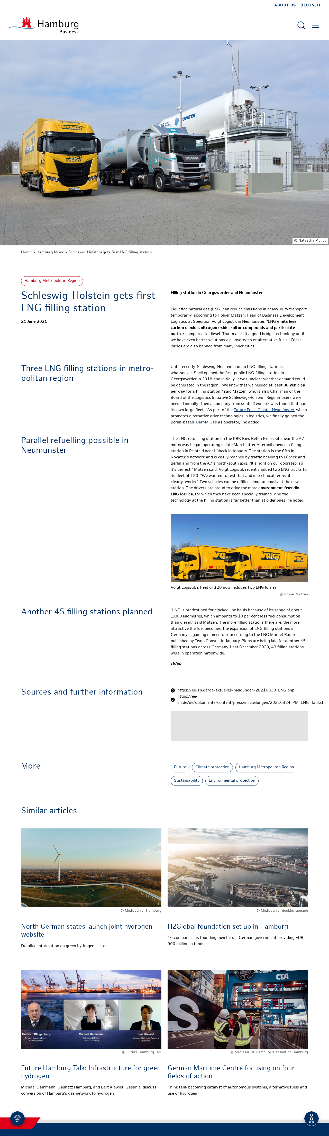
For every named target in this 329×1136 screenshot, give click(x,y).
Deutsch (310, 5)
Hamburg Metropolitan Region (52, 281)
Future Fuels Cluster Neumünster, (264, 410)
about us (285, 5)
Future (180, 767)
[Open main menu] (315, 25)
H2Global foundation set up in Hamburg (228, 927)
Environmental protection (232, 781)
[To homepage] (43, 25)
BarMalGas (206, 422)
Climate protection (212, 767)
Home (26, 252)
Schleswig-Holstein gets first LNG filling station (110, 252)
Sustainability (186, 781)
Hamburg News (49, 252)
